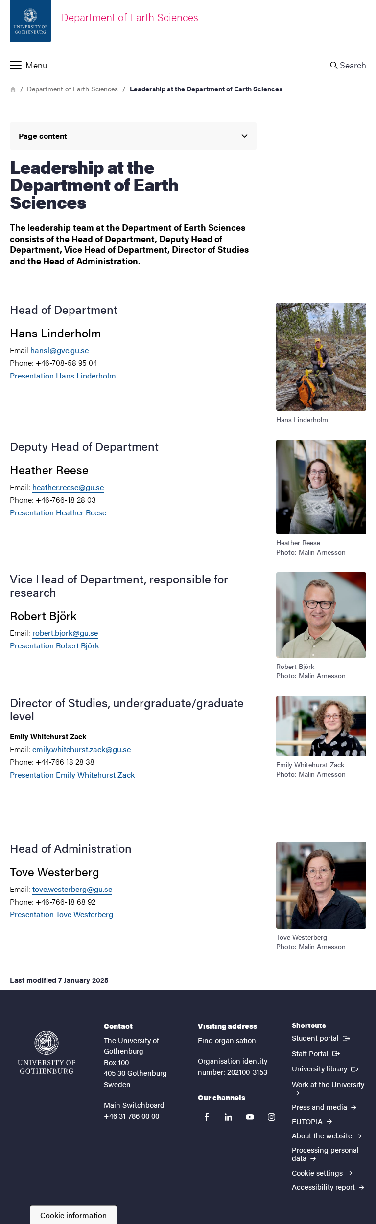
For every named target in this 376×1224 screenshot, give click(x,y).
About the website (323, 1135)
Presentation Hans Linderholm (64, 375)
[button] (160, 65)
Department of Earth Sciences (72, 88)
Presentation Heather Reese (58, 512)
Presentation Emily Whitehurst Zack (72, 774)
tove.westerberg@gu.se (72, 888)
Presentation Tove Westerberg (61, 914)
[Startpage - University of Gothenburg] (46, 1052)
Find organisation (227, 1040)
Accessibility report (324, 1186)
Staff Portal (317, 1052)
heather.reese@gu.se (68, 486)
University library (326, 1068)
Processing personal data (325, 1153)
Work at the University (328, 1084)
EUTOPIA (308, 1121)
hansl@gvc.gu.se (59, 350)
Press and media (320, 1106)
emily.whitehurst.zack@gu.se (81, 749)
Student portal (322, 1037)
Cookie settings (318, 1172)
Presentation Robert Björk (54, 645)
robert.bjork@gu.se (65, 632)
